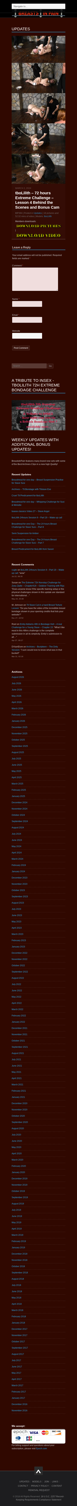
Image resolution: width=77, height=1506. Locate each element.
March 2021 (17, 1084)
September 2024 (20, 821)
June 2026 (17, 689)
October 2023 (18, 890)
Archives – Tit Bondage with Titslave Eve (31, 489)
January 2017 (18, 1398)
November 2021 (19, 1034)
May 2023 (16, 921)
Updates (38, 213)
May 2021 (16, 1072)
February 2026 (19, 715)
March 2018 (17, 1310)
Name (16, 299)
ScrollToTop (38, 1471)
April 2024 (17, 852)
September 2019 (20, 1197)
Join (46, 1481)
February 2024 (19, 865)
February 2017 (19, 1391)
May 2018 (16, 1297)
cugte (14, 570)
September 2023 (20, 896)
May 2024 (16, 846)
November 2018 (19, 1260)
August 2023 (18, 903)
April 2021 (17, 1078)
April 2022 (17, 1003)
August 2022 (18, 978)
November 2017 (19, 1335)
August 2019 (18, 1203)
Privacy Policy (40, 1486)
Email (15, 315)
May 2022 (16, 997)
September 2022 (20, 972)
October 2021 (18, 1040)
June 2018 (17, 1291)
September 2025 (20, 746)
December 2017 (19, 1329)
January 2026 (18, 721)
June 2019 (17, 1216)
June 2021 (17, 1066)
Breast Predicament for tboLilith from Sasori (33, 549)
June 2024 (17, 840)
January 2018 (18, 1323)
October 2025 (18, 740)
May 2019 (16, 1222)
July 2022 (16, 984)
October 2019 (18, 1191)
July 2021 (16, 1059)
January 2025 (18, 796)
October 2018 (18, 1266)
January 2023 (18, 946)
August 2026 (18, 677)
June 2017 (17, 1366)
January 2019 (18, 1247)
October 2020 (18, 1116)
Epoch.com (41, 1448)
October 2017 (18, 1341)
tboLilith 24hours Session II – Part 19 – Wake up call (37, 517)
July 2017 (16, 1360)
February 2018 (19, 1316)
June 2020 (17, 1141)
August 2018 (18, 1279)
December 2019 (19, 1178)
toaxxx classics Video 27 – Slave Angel (30, 511)
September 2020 (20, 1122)
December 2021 (19, 1028)
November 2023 (19, 884)
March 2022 (17, 1009)
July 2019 (16, 1210)
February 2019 (19, 1241)
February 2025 (19, 790)
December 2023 (19, 877)
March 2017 (17, 1385)
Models (36, 1481)
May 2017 (16, 1373)
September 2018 (20, 1272)
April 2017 (17, 1379)
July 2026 (16, 683)
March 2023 (17, 934)
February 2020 (19, 1166)
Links (55, 1481)
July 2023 (16, 909)
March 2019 (17, 1235)
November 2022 (19, 959)
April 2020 (17, 1153)
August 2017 (18, 1354)
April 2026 (17, 702)
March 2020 (17, 1160)
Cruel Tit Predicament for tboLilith (28, 495)
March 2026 (17, 708)
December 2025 (19, 727)
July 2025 (16, 758)
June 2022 (17, 990)
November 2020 (19, 1109)
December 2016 (19, 1404)
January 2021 (18, 1097)
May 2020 (16, 1147)
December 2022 (19, 953)
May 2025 (16, 771)
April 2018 (17, 1304)
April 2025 (17, 777)
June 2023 (17, 915)
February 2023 (19, 940)
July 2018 (16, 1285)
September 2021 (20, 1047)
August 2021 (18, 1053)
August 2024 (18, 827)
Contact (23, 1486)
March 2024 (17, 859)
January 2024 (18, 871)
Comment (17, 265)
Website (16, 331)
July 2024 (16, 834)
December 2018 (19, 1254)
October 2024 (18, 815)
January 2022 (18, 1022)
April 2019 (17, 1229)
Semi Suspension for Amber (25, 533)
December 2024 (19, 802)
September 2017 (20, 1348)
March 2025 (17, 783)
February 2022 (19, 1015)
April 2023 (17, 928)
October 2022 (18, 965)
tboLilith (48, 216)
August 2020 (18, 1128)
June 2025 (17, 765)
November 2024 (19, 809)
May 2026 (16, 696)
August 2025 (18, 752)
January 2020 (18, 1172)
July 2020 (16, 1134)
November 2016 (19, 1410)
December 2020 (19, 1103)
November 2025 (19, 733)
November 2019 (19, 1185)
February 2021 (19, 1091)
